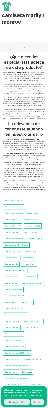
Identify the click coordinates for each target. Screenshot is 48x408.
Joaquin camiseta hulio (13, 385)
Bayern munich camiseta (13, 207)
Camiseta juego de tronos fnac (15, 296)
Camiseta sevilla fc (11, 359)
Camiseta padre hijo (12, 327)
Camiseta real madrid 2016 (14, 347)
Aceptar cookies (17, 402)
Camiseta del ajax (29, 264)
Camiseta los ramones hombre (15, 315)
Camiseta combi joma (12, 251)
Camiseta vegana (11, 372)
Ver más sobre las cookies (30, 395)
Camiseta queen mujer (32, 327)
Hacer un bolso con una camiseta (17, 378)
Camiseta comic (30, 251)
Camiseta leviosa (11, 302)
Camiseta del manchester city (15, 270)
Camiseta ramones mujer (13, 334)
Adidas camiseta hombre (13, 200)
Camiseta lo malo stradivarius (15, 308)
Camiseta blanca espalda (14, 239)
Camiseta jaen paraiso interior (32, 283)
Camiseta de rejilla (11, 264)
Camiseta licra (27, 302)
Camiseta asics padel (29, 220)
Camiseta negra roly (12, 321)
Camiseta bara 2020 (32, 226)
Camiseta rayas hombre (13, 340)
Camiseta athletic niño (13, 226)
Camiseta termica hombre (32, 359)
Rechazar (37, 402)
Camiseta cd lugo (33, 239)
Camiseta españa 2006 (13, 277)
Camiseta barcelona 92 (32, 232)
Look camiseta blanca (34, 385)
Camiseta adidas (33, 213)
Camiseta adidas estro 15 (14, 213)
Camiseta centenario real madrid (16, 245)
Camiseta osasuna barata (33, 321)
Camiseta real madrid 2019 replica (17, 353)
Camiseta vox (27, 372)
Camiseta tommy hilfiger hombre (16, 366)
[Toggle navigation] (4, 29)
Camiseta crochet (11, 258)
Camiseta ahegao (11, 220)
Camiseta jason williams (13, 289)
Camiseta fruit (31, 277)
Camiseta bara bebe (12, 232)
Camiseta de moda (28, 258)
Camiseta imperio (11, 283)
